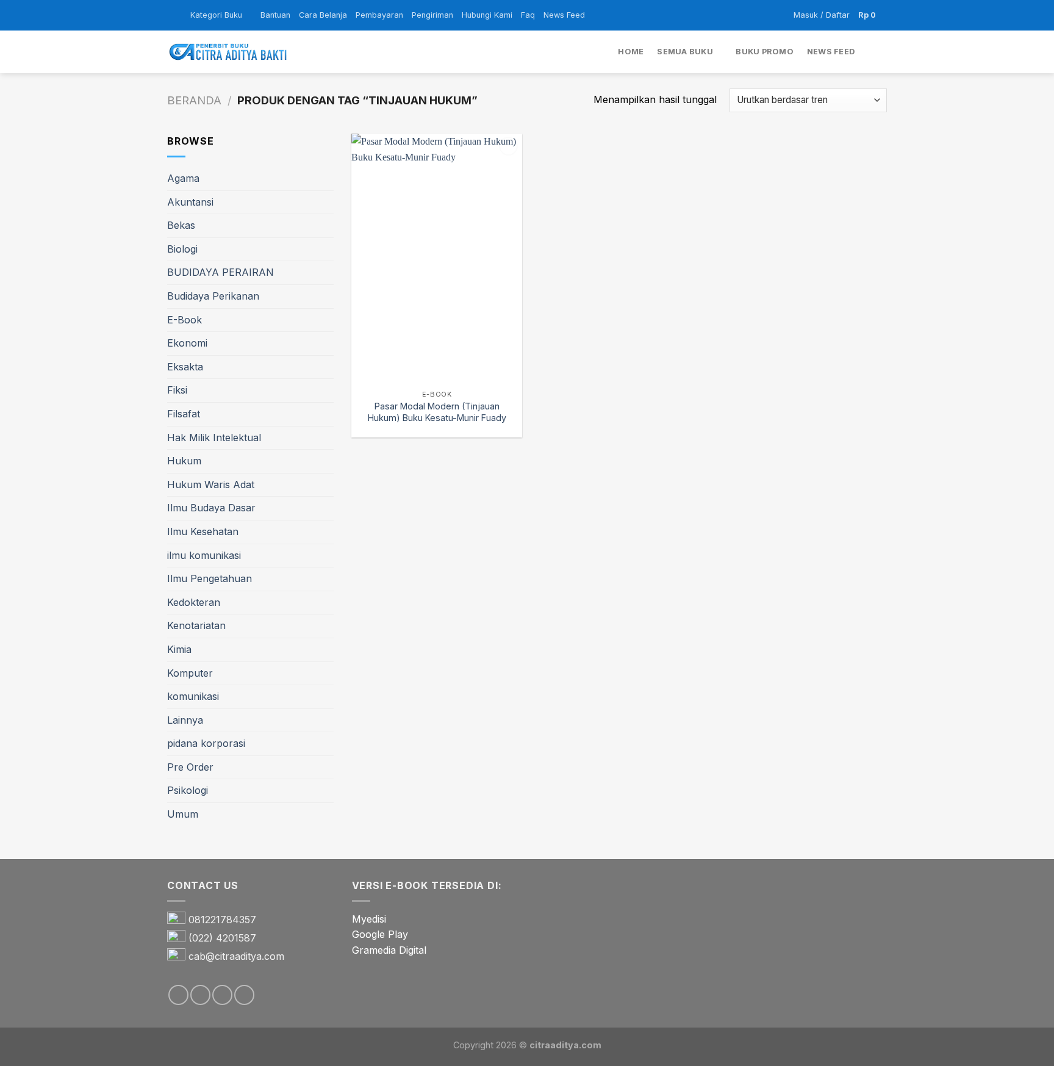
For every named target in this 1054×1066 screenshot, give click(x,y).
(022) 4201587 (222, 938)
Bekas (181, 225)
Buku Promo (765, 51)
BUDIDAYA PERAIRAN (220, 272)
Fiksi (177, 390)
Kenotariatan (196, 625)
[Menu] (174, 15)
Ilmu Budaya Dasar (211, 508)
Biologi (182, 249)
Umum (182, 814)
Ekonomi (187, 343)
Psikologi (187, 790)
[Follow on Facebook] (178, 995)
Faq (528, 15)
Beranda (194, 100)
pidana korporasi (206, 743)
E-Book (184, 320)
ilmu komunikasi (204, 555)
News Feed (564, 15)
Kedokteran (193, 602)
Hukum (184, 461)
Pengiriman (432, 15)
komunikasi (193, 696)
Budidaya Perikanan (213, 296)
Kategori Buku (216, 15)
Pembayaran (379, 15)
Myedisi (369, 919)
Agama (183, 178)
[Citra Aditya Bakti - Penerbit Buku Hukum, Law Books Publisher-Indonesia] (228, 52)
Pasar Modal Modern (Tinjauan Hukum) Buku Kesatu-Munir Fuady (437, 412)
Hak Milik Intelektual (214, 437)
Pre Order (190, 767)
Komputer (190, 673)
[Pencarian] (882, 51)
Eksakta (185, 367)
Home (631, 51)
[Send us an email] (222, 995)
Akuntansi (190, 202)
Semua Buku (685, 51)
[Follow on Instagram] (200, 995)
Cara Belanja (323, 15)
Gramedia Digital (389, 950)
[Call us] (244, 995)
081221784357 (222, 919)
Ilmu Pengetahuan (209, 578)
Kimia (179, 649)
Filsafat (183, 414)
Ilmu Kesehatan (202, 531)
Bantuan (275, 15)
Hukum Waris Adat (210, 484)
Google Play (380, 934)
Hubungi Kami (487, 15)
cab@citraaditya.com (236, 956)
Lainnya (185, 720)
